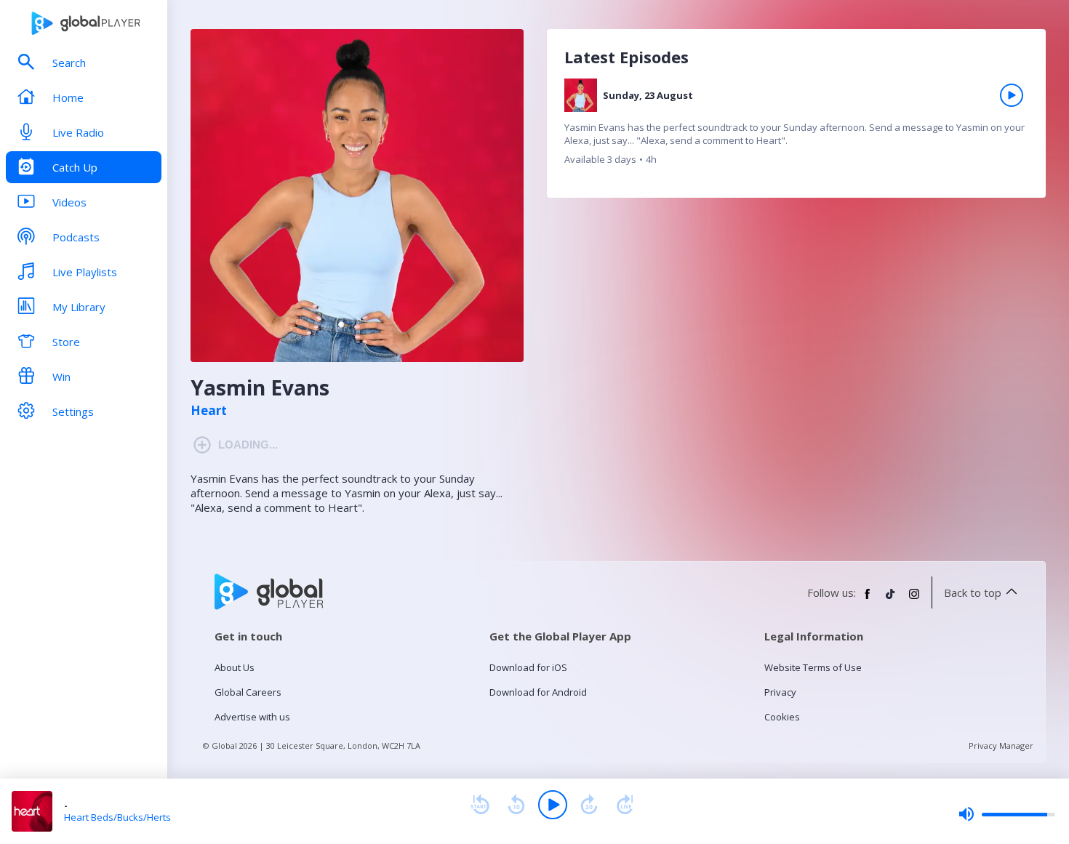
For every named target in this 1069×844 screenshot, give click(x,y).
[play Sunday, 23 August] (1011, 95)
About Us (235, 667)
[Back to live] (625, 804)
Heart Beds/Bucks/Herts (117, 817)
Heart (209, 411)
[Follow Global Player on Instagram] (914, 600)
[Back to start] (480, 804)
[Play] (552, 804)
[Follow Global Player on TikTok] (891, 600)
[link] (796, 128)
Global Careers (248, 692)
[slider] (1006, 814)
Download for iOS (528, 667)
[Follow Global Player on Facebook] (867, 600)
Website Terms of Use (813, 667)
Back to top (972, 592)
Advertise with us (252, 716)
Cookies (782, 716)
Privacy (780, 692)
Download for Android (538, 692)
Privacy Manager (1001, 745)
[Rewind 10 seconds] (516, 804)
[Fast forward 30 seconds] (589, 804)
